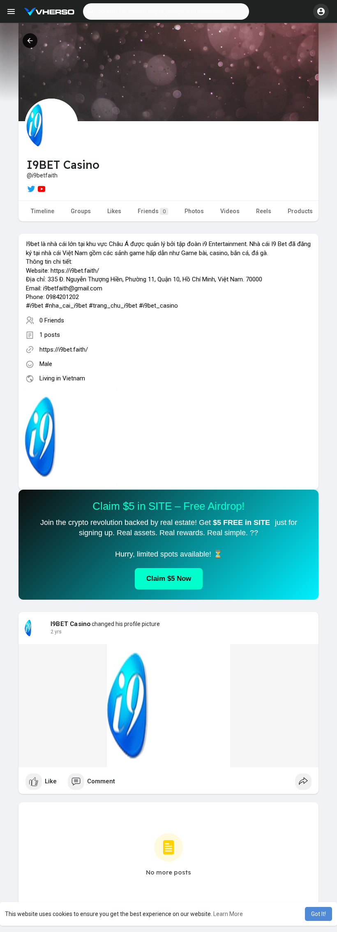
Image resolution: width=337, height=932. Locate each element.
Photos (194, 211)
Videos (230, 211)
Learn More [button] (228, 914)
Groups (81, 211)
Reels (263, 211)
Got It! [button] (318, 914)
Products (300, 211)
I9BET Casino (70, 624)
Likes (114, 211)
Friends (152, 211)
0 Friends (51, 320)
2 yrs (56, 632)
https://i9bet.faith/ (63, 349)
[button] (166, 11)
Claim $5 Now (168, 578)
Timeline (42, 211)
